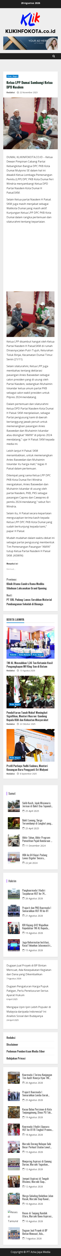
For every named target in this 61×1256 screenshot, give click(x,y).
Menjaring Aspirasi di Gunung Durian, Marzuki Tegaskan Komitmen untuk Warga (37, 1163)
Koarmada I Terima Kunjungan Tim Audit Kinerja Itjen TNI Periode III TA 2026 (37, 1076)
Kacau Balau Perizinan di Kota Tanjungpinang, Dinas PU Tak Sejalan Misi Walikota (37, 1111)
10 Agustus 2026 (34, 1203)
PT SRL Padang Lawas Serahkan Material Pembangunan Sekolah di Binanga (29, 599)
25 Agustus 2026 (34, 1100)
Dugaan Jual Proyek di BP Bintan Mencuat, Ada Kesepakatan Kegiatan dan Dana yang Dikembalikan (29, 970)
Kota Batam (24, 655)
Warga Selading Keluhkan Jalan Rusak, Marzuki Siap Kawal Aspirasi (37, 1197)
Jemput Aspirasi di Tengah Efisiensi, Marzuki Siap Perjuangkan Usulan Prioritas (36, 1180)
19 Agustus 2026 (34, 933)
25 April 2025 (32, 810)
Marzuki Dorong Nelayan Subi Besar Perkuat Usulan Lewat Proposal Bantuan (36, 1145)
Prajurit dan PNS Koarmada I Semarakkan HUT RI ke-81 (36, 909)
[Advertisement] (30, 258)
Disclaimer (12, 1044)
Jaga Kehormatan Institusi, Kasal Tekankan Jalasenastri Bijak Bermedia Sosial (36, 944)
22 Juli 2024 (31, 862)
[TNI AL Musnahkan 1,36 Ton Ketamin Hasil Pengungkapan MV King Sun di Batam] (30, 642)
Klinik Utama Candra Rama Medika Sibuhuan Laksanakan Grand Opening (27, 583)
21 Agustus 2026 (34, 915)
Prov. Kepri (12, 76)
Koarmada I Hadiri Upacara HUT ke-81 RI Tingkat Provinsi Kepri (37, 1128)
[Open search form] (54, 56)
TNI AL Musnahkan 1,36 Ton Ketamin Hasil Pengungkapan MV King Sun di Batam (30, 664)
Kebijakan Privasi (16, 1058)
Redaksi (11, 92)
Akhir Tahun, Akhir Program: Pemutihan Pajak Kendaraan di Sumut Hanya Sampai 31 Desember (37, 839)
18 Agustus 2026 (34, 1134)
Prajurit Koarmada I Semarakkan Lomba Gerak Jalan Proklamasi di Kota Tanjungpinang (35, 1094)
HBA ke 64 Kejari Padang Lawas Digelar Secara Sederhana (34, 857)
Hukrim (13, 655)
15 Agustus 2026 (34, 950)
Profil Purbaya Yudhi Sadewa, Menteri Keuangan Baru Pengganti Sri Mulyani (27, 767)
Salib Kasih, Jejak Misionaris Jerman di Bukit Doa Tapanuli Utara (36, 805)
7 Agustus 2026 (33, 1238)
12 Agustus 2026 (34, 1169)
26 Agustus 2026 (34, 898)
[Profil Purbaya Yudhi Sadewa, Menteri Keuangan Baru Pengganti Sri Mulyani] (30, 745)
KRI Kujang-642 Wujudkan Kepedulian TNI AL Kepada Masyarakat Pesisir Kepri (35, 927)
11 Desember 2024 (35, 845)
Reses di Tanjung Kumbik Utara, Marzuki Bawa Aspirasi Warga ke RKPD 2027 (36, 1215)
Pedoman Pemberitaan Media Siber (26, 1051)
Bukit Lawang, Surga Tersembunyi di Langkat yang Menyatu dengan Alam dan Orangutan (36, 822)
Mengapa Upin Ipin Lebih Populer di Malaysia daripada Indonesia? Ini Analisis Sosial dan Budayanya (29, 1011)
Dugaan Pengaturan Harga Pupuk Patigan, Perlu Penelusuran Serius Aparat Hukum (27, 991)
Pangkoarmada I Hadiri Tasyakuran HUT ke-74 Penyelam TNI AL (33, 892)
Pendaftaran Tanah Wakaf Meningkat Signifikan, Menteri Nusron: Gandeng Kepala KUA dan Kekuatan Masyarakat (27, 716)
